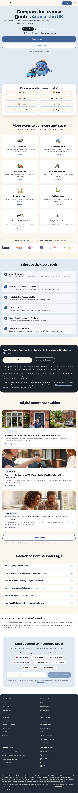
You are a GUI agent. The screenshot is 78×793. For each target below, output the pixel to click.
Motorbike (58, 98)
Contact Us (5, 717)
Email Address (39, 671)
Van (24, 98)
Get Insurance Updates (59, 675)
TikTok (45, 758)
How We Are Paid (7, 763)
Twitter (45, 762)
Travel (24, 104)
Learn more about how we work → (17, 360)
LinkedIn (45, 766)
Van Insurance (56, 657)
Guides (4, 714)
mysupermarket (10, 3)
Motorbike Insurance (22, 662)
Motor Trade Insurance (47, 739)
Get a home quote (39, 45)
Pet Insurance (58, 662)
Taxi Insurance (44, 743)
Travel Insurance (41, 662)
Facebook (46, 751)
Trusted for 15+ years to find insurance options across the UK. (29, 321)
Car (24, 92)
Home (58, 92)
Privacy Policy (41, 682)
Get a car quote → (39, 39)
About (4, 703)
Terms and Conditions (9, 724)
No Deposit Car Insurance (10, 759)
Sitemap (4, 735)
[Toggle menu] (75, 3)
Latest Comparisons (8, 732)
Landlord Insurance (46, 735)
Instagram (46, 755)
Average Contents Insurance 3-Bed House (14, 755)
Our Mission (5, 706)
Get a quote (67, 3)
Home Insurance (39, 657)
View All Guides (39, 538)
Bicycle (58, 110)
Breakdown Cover (24, 110)
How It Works (6, 710)
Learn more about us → (44, 360)
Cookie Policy (6, 728)
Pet (58, 104)
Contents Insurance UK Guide (11, 752)
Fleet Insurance (44, 732)
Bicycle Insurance (48, 667)
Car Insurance (22, 657)
